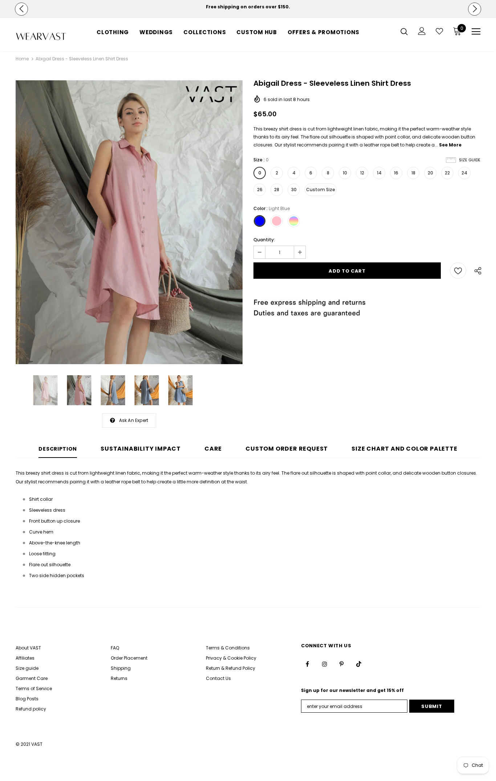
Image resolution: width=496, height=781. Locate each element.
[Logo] (41, 36)
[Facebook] (307, 664)
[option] (248, 7)
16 (396, 173)
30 (294, 189)
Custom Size (320, 189)
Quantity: (264, 240)
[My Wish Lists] (439, 31)
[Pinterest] (341, 664)
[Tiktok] (358, 664)
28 (276, 189)
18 (413, 173)
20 (430, 173)
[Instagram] (324, 664)
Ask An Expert (134, 420)
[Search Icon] (404, 31)
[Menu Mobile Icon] (476, 31)
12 (362, 173)
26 (260, 189)
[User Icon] (422, 31)
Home (22, 59)
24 (464, 173)
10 (345, 173)
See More (450, 145)
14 (379, 173)
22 (447, 173)
